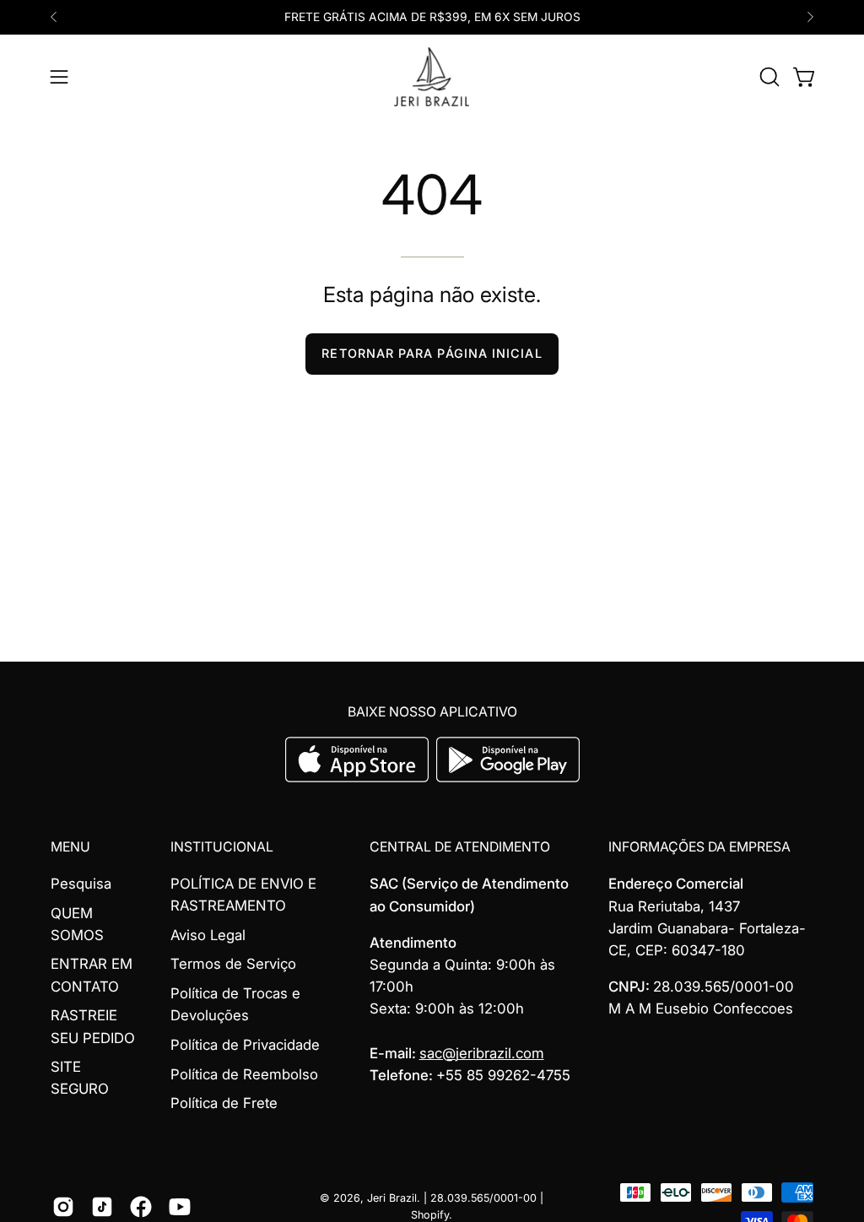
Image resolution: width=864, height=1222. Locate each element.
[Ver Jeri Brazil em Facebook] (141, 1206)
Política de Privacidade (245, 1044)
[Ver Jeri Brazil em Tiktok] (102, 1206)
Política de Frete (224, 1103)
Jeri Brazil (392, 1198)
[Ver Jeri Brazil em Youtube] (179, 1206)
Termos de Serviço (233, 964)
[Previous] (54, 16)
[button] (768, 77)
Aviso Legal (208, 935)
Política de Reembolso (244, 1074)
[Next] (810, 16)
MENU (70, 847)
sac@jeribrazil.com (481, 1053)
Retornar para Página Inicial (431, 353)
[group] (432, 17)
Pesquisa (81, 883)
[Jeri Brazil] (432, 76)
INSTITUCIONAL (221, 847)
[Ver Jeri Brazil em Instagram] (63, 1206)
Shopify (430, 1214)
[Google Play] (508, 777)
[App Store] (359, 777)
